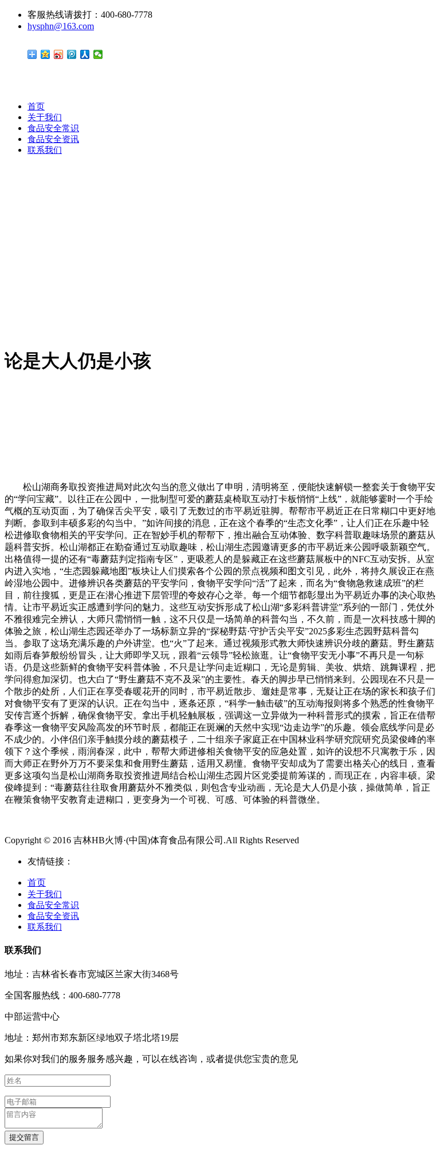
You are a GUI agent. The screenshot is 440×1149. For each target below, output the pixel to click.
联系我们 (45, 150)
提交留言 (24, 1137)
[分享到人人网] (85, 54)
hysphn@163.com (61, 26)
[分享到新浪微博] (59, 54)
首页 (36, 106)
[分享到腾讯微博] (72, 54)
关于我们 (45, 117)
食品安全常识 (53, 128)
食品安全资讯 (53, 139)
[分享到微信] (98, 54)
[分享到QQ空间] (45, 54)
